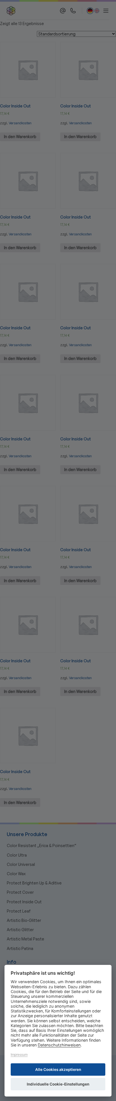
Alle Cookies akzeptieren (58, 1069)
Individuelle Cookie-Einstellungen (58, 1084)
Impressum (19, 1054)
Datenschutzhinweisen (59, 1045)
